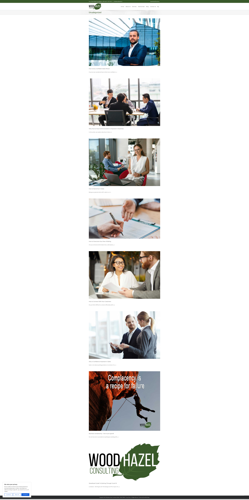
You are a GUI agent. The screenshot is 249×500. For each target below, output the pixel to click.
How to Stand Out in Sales (96, 189)
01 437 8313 (109, 1)
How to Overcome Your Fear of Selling (100, 241)
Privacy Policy (128, 497)
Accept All (25, 494)
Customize (8, 494)
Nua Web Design (146, 497)
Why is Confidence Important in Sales (100, 361)
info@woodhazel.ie (118, 1)
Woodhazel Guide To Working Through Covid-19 (103, 483)
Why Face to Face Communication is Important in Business (106, 128)
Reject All (17, 494)
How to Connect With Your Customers (100, 301)
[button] (158, 6)
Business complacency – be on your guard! (101, 433)
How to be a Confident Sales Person (99, 68)
